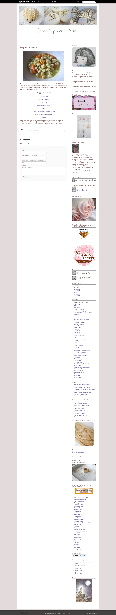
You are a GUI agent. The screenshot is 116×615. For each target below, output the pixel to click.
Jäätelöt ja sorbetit (78, 324)
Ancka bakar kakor (79, 501)
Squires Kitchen (78, 572)
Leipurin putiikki (78, 568)
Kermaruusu (77, 516)
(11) (76, 285)
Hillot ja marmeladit (79, 309)
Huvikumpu (77, 512)
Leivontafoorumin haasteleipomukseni (84, 344)
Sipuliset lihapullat (78, 407)
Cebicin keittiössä (78, 506)
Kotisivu (33, 160)
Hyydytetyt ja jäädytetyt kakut (81, 311)
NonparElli (76, 526)
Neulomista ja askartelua (80, 355)
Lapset (76, 340)
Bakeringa (76, 503)
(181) (77, 290)
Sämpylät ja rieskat (79, 372)
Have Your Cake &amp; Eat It (81, 565)
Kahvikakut (77, 325)
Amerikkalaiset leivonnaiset (81, 302)
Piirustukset (77, 357)
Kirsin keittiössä (78, 517)
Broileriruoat (30, 133)
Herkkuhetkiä (77, 511)
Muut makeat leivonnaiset (80, 354)
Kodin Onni (77, 547)
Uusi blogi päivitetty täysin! (81, 402)
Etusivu (34, 1)
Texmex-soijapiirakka (79, 417)
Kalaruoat (76, 329)
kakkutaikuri (77, 544)
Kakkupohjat (77, 327)
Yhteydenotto (68, 613)
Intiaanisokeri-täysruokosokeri (82, 387)
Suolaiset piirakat (78, 368)
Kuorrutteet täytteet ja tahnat (81, 339)
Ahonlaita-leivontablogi (80, 499)
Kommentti (24, 165)
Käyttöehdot (63, 613)
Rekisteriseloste (57, 613)
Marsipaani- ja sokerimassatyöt (82, 350)
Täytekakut (77, 375)
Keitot (37, 133)
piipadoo (76, 541)
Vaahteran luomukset (79, 539)
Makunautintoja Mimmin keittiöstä (82, 522)
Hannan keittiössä (78, 509)
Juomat (76, 320)
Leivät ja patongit (78, 345)
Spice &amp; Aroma (79, 570)
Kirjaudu (79, 1)
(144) (77, 295)
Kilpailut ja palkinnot (79, 335)
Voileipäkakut (77, 377)
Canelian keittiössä (79, 504)
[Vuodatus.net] (23, 613)
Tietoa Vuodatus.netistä (49, 613)
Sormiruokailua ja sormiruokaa (82, 367)
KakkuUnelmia (78, 514)
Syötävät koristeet (78, 370)
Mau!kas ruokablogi (79, 527)
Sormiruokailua (78, 396)
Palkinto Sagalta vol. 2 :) (80, 415)
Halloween (77, 307)
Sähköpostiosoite (29, 155)
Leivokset (76, 342)
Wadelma (76, 542)
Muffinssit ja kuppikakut (80, 352)
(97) (76, 292)
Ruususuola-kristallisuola (80, 394)
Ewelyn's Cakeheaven (80, 508)
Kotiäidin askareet (78, 519)
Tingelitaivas (77, 536)
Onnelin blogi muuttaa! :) (80, 403)
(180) (77, 289)
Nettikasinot (39, 1)
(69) (76, 287)
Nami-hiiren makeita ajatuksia (81, 531)
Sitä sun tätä (77, 365)
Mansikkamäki (78, 524)
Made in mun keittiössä (80, 529)
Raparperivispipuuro (79, 410)
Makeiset (76, 349)
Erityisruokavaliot (78, 306)
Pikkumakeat (77, 360)
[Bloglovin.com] (79, 555)
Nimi (23, 150)
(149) (77, 294)
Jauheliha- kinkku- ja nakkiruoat (82, 319)
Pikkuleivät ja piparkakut (80, 359)
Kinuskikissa (77, 549)
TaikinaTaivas (77, 534)
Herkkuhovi (77, 546)
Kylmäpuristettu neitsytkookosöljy (82, 392)
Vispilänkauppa (78, 573)
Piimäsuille (77, 532)
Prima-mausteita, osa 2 (80, 408)
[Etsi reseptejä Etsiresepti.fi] (79, 456)
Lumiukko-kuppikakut (79, 413)
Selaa (47, 1)
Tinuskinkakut (77, 537)
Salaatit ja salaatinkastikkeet (81, 364)
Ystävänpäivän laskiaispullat (81, 405)
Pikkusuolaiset (78, 362)
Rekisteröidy (53, 1)
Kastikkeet (77, 330)
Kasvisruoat (77, 332)
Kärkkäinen (77, 567)
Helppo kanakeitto (28, 47)
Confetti (76, 563)
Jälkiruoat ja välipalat (79, 322)
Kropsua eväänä (78, 521)
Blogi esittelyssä (78, 412)
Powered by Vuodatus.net (92, 613)
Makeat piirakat (78, 347)
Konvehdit (76, 337)
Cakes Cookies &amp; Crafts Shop (83, 562)
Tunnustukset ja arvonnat (80, 373)
